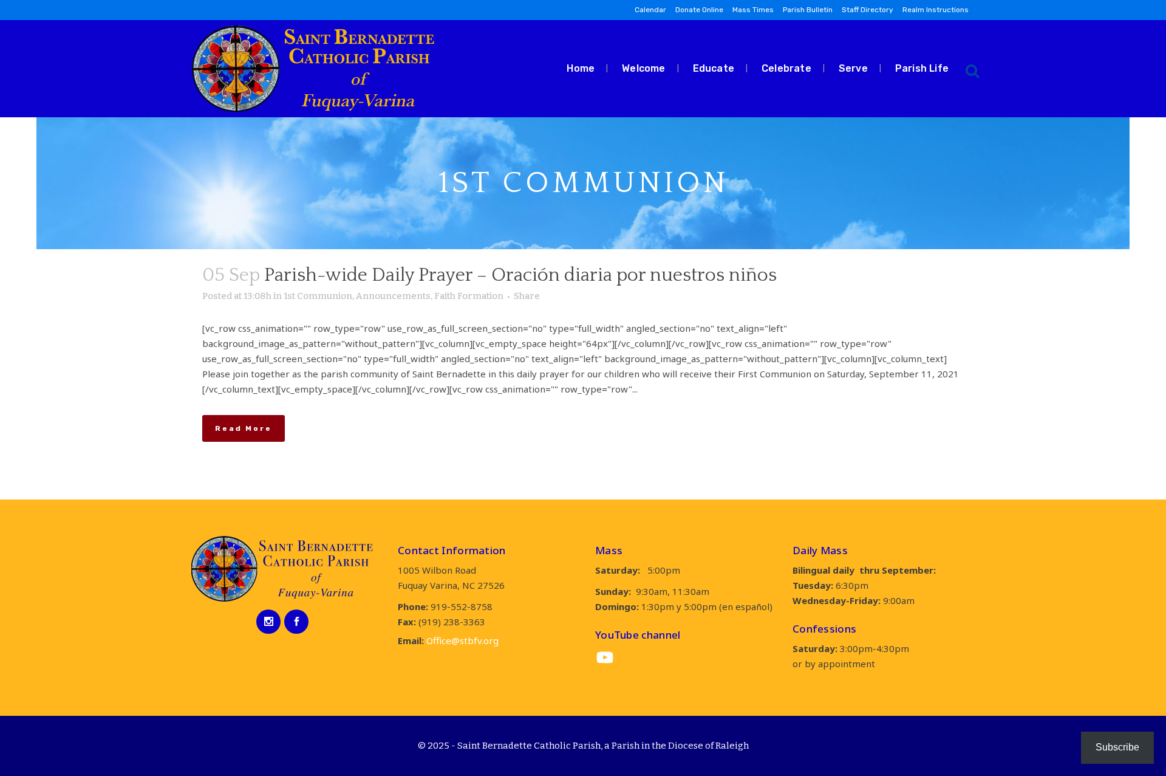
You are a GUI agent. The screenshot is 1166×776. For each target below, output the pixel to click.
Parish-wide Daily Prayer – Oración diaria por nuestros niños (520, 275)
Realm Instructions (935, 9)
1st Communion (318, 295)
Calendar (650, 9)
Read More (243, 428)
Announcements (393, 295)
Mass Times (753, 9)
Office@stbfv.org (462, 640)
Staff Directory (867, 9)
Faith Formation (468, 295)
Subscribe (1117, 747)
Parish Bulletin (808, 9)
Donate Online (699, 9)
